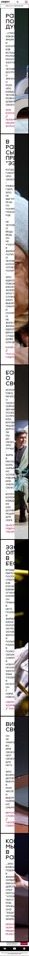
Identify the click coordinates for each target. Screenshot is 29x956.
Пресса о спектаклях (14, 6)
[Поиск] (17, 2)
